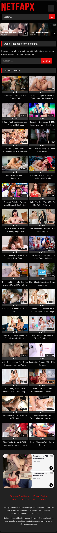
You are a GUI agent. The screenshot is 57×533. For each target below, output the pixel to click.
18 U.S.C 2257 (28, 499)
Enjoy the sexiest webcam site (40, 32)
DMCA (13, 499)
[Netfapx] (23, 7)
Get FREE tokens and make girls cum (11, 32)
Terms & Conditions (19, 496)
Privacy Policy (40, 496)
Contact (43, 499)
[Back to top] (49, 525)
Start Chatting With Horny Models (41, 457)
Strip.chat (4, 34)
